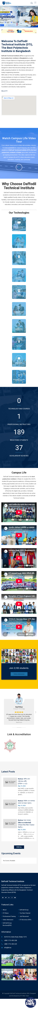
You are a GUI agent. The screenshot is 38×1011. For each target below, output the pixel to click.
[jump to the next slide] (34, 16)
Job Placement (24, 916)
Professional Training (9, 916)
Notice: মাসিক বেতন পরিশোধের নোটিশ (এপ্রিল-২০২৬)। (24, 781)
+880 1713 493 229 (10, 944)
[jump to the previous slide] (3, 16)
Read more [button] (19, 722)
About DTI (4, 91)
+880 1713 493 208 (10, 940)
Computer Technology (19, 709)
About (4, 910)
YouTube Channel (25, 913)
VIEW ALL (19, 847)
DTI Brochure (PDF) (25, 920)
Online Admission (19, 674)
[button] (35, 712)
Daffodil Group (24, 910)
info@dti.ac (7, 947)
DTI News (6, 913)
